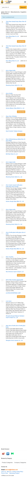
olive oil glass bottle (10, 70)
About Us (9, 471)
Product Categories (7, 462)
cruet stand (8, 301)
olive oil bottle (9, 93)
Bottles (11, 116)
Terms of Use (4, 473)
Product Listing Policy (17, 471)
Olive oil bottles (9, 257)
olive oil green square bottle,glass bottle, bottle (14, 185)
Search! (23, 7)
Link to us (3, 471)
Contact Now (21, 41)
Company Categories (20, 462)
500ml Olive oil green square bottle (14, 279)
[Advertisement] (14, 370)
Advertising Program (14, 473)
